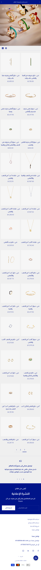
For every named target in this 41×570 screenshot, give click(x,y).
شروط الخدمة (34, 526)
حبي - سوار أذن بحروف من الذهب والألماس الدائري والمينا (10, 143)
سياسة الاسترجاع (33, 523)
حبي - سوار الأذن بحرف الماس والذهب (30, 143)
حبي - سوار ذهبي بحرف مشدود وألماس (30, 110)
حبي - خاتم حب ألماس (10, 242)
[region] (20, 468)
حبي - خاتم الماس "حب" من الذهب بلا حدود (10, 407)
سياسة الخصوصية (33, 519)
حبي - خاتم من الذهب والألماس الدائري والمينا (30, 374)
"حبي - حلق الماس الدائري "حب (30, 406)
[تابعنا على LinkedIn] (28, 551)
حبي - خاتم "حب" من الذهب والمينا (10, 307)
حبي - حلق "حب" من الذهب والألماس (10, 274)
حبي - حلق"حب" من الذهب (10, 373)
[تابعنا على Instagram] (33, 551)
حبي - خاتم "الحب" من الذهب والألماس (30, 274)
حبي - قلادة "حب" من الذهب (31, 209)
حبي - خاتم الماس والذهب (10, 439)
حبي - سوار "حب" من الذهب (30, 439)
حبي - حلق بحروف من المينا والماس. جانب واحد (30, 77)
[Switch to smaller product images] (3, 48)
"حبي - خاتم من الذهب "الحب (10, 339)
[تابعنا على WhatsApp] (23, 551)
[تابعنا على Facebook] (38, 551)
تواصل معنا (35, 530)
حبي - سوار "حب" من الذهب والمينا (30, 307)
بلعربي (16, 560)
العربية (21, 556)
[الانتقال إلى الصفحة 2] (16, 450)
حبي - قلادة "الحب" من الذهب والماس (10, 210)
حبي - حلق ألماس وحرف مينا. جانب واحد (10, 77)
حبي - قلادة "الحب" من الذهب (30, 242)
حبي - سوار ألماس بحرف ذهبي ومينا (10, 110)
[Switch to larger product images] (6, 48)
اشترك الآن (8, 508)
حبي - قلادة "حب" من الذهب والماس (11, 177)
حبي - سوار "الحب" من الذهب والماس (30, 341)
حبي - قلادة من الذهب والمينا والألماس (30, 177)
